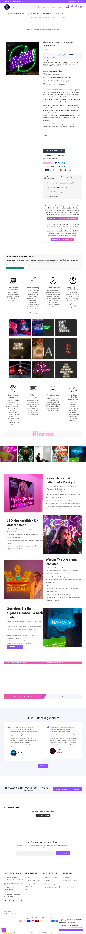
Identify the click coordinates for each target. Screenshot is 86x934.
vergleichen (60, 155)
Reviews (43, 766)
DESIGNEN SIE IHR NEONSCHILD (62, 239)
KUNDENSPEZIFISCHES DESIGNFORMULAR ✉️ (62, 218)
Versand (51, 51)
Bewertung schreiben (43, 815)
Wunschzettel (49, 155)
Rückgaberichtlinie (70, 884)
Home (29, 29)
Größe (45, 136)
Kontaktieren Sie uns (51, 877)
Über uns (47, 880)
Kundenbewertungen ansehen (15, 268)
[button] (78, 7)
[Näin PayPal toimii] (60, 163)
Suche (27, 877)
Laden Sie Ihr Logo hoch (52, 887)
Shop (55, 18)
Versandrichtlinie (70, 887)
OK (71, 930)
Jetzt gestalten (14, 647)
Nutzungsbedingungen (52, 884)
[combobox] (26, 7)
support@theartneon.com (14, 883)
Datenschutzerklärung (76, 927)
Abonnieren (63, 853)
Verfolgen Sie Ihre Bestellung (31, 885)
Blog (26, 889)
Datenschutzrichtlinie (71, 880)
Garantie (67, 877)
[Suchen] (38, 7)
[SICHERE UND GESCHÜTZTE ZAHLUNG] (58, 170)
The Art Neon (53, 159)
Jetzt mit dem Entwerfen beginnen (67, 789)
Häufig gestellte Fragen (32, 880)
